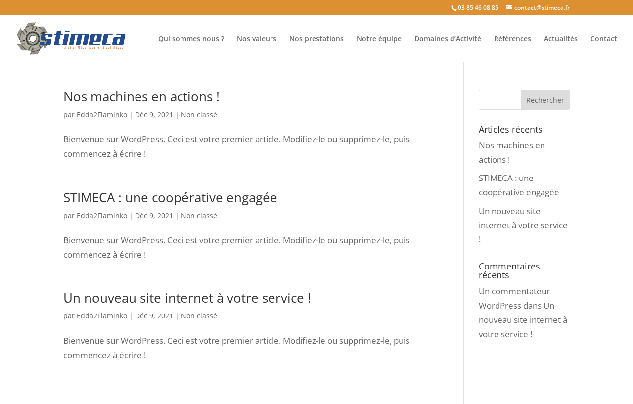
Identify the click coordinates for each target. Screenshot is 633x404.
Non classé (199, 114)
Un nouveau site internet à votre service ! (187, 298)
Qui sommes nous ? (191, 39)
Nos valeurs (256, 39)
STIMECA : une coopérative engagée (170, 197)
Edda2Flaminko (102, 114)
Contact (603, 39)
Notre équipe (379, 39)
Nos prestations (316, 39)
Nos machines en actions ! (141, 96)
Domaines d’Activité (447, 39)
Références (512, 39)
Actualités (561, 39)
